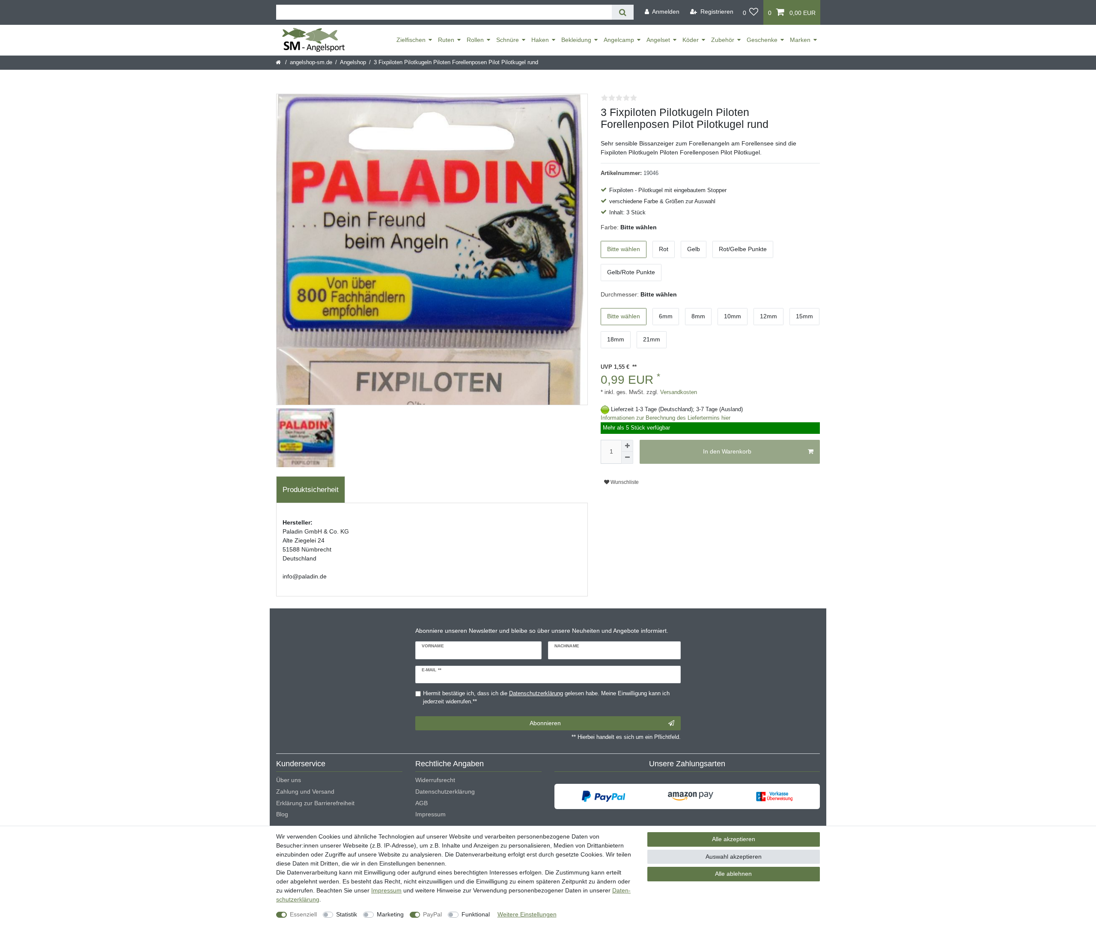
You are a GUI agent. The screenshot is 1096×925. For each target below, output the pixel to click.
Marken (800, 39)
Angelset (658, 39)
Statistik (346, 914)
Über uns (288, 780)
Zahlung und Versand (305, 791)
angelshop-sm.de (311, 62)
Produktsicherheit (311, 490)
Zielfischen (411, 39)
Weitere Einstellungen (527, 914)
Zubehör (722, 39)
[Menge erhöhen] (627, 446)
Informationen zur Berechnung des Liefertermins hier (665, 418)
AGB (421, 803)
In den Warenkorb (727, 451)
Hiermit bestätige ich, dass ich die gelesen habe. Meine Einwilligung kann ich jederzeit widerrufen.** (546, 698)
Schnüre (507, 39)
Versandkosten (677, 392)
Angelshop (353, 62)
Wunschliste (624, 482)
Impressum (430, 814)
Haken (540, 39)
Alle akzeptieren (733, 839)
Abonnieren (545, 723)
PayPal (432, 914)
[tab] (310, 490)
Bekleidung (576, 39)
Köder (690, 39)
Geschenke (762, 39)
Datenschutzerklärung (445, 791)
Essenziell (303, 914)
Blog (282, 814)
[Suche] (623, 12)
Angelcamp (619, 39)
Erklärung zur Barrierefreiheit (315, 803)
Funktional (476, 914)
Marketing (390, 914)
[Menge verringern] (627, 458)
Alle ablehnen (733, 873)
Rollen (475, 39)
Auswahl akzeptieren (734, 856)
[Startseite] (279, 62)
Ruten (446, 39)
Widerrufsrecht (435, 780)
